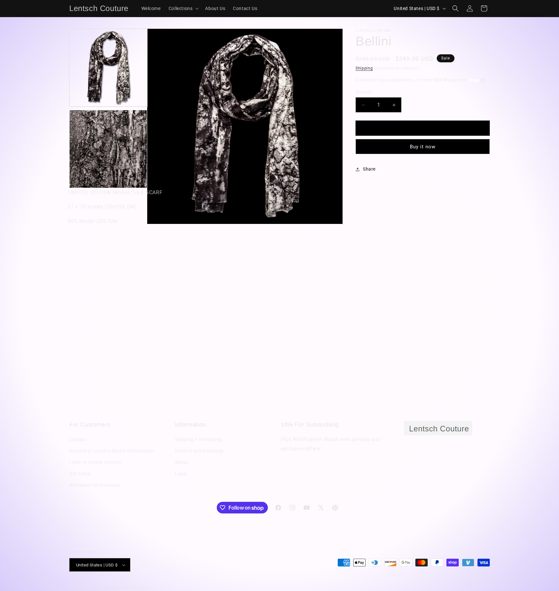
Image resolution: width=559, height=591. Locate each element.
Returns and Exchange (199, 450)
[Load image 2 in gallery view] (108, 149)
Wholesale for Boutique (94, 485)
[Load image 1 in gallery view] (108, 68)
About (181, 462)
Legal (181, 473)
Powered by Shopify (133, 588)
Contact (78, 439)
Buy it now (422, 147)
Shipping (364, 68)
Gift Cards (80, 473)
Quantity (364, 92)
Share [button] (369, 169)
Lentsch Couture (99, 588)
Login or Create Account (95, 462)
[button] (183, 8)
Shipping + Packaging (198, 439)
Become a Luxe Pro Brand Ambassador (111, 450)
